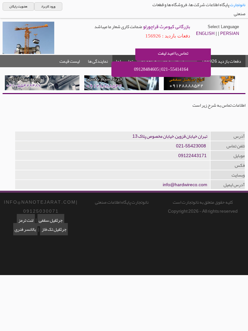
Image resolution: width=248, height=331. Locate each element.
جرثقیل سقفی (51, 220)
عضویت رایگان (18, 6)
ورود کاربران (48, 6)
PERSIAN (229, 33)
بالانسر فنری (25, 229)
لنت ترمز (25, 220)
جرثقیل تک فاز (54, 229)
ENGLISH (205, 33)
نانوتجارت (237, 5)
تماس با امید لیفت (173, 53)
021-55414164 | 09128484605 (161, 69)
